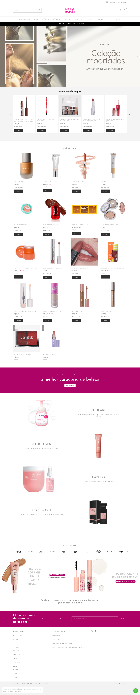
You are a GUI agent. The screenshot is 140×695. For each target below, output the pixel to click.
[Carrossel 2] (105, 575)
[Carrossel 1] (35, 575)
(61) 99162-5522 (56, 639)
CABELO (89, 19)
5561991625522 (56, 636)
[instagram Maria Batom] (14, 2)
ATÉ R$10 (45, 19)
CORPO (109, 19)
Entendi (18, 691)
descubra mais (70, 385)
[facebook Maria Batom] (16, 2)
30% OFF (36, 19)
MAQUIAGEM (78, 19)
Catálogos (15, 677)
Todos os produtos (24, 19)
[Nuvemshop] (120, 684)
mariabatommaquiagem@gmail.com (62, 643)
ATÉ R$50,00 (56, 19)
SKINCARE (67, 19)
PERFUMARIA (99, 19)
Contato (15, 673)
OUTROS (118, 19)
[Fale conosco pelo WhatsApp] (135, 690)
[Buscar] (39, 10)
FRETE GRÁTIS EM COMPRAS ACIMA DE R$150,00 (70, 24)
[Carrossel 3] (70, 56)
